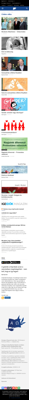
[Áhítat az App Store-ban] (15, 263)
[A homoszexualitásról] (14, 124)
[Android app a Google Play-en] (6, 263)
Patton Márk (4, 94)
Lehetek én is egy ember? (9, 213)
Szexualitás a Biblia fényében (11, 73)
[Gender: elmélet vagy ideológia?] (14, 104)
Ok (9, 397)
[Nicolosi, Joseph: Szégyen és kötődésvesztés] (14, 186)
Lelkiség (3, 49)
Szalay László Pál (5, 156)
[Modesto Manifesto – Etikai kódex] (14, 23)
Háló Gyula (3, 114)
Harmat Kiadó (4, 199)
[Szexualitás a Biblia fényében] (14, 64)
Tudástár (3, 5)
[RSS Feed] (16, 388)
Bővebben (7, 297)
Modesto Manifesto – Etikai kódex (13, 32)
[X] (8, 388)
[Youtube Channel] (13, 388)
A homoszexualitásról (9, 132)
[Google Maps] (19, 388)
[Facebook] (3, 388)
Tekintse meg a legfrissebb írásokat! (13, 209)
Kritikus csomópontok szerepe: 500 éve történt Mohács (13, 226)
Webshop (22, 5)
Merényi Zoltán (4, 177)
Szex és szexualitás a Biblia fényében (14, 93)
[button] (27, 8)
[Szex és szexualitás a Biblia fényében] (14, 84)
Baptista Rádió (5, 70)
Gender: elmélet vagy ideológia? (12, 113)
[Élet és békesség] (14, 43)
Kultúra (3, 110)
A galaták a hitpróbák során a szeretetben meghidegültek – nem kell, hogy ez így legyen (14, 269)
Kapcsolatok (16, 5)
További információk (15, 397)
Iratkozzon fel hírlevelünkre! (8, 378)
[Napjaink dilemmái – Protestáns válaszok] (14, 144)
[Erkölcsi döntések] (14, 166)
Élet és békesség (7, 52)
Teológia (3, 29)
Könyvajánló (4, 90)
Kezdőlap (3, 12)
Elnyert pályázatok (16, 3)
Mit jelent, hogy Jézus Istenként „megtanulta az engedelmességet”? (12, 241)
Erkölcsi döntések (7, 175)
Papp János (3, 53)
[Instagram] (5, 388)
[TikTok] (11, 388)
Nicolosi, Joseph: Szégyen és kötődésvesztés (11, 196)
